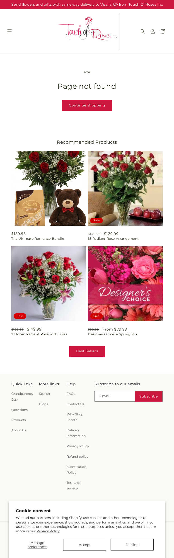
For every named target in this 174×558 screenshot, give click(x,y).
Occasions (19, 410)
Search (44, 394)
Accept (85, 545)
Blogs (43, 404)
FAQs (71, 394)
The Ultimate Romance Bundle (37, 239)
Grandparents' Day (22, 396)
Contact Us (75, 404)
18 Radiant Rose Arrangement (113, 239)
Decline (132, 545)
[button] (9, 31)
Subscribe (148, 396)
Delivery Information (76, 433)
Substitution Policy (76, 469)
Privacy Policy (48, 531)
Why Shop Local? (75, 417)
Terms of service (73, 485)
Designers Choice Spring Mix (112, 334)
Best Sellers (87, 351)
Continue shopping (87, 105)
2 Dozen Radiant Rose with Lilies (39, 334)
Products (18, 420)
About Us (18, 430)
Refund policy (77, 456)
